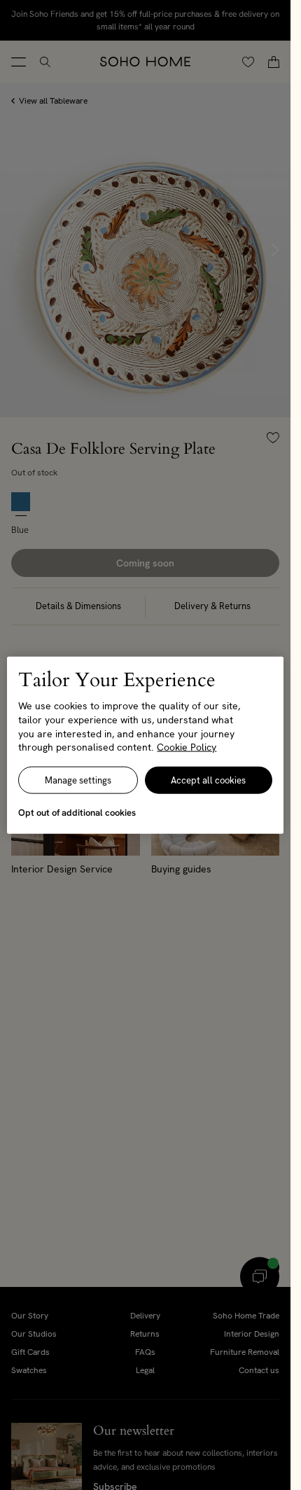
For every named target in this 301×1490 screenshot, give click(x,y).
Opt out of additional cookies (77, 811)
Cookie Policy (186, 747)
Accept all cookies (208, 780)
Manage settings (78, 780)
